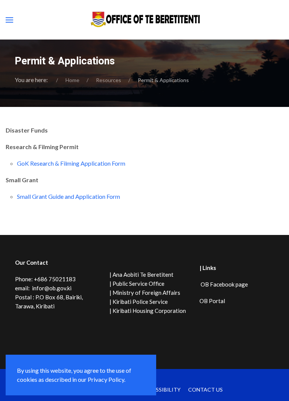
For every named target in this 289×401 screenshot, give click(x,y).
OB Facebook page (223, 284)
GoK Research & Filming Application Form (71, 163)
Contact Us (205, 389)
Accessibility (161, 389)
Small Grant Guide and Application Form (68, 196)
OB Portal (212, 300)
